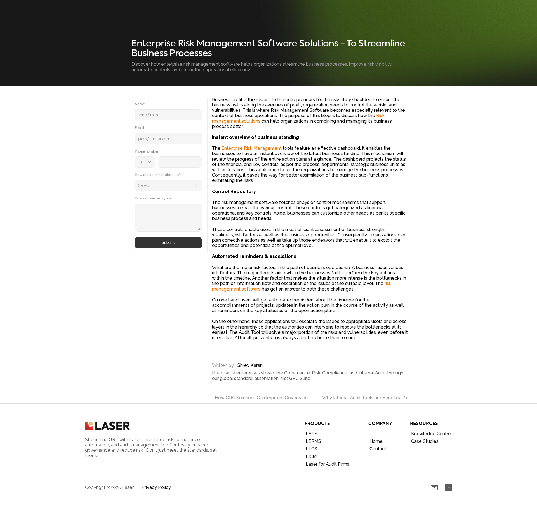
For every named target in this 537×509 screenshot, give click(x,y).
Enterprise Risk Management (252, 148)
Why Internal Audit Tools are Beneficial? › (365, 397)
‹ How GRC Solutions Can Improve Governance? (262, 397)
